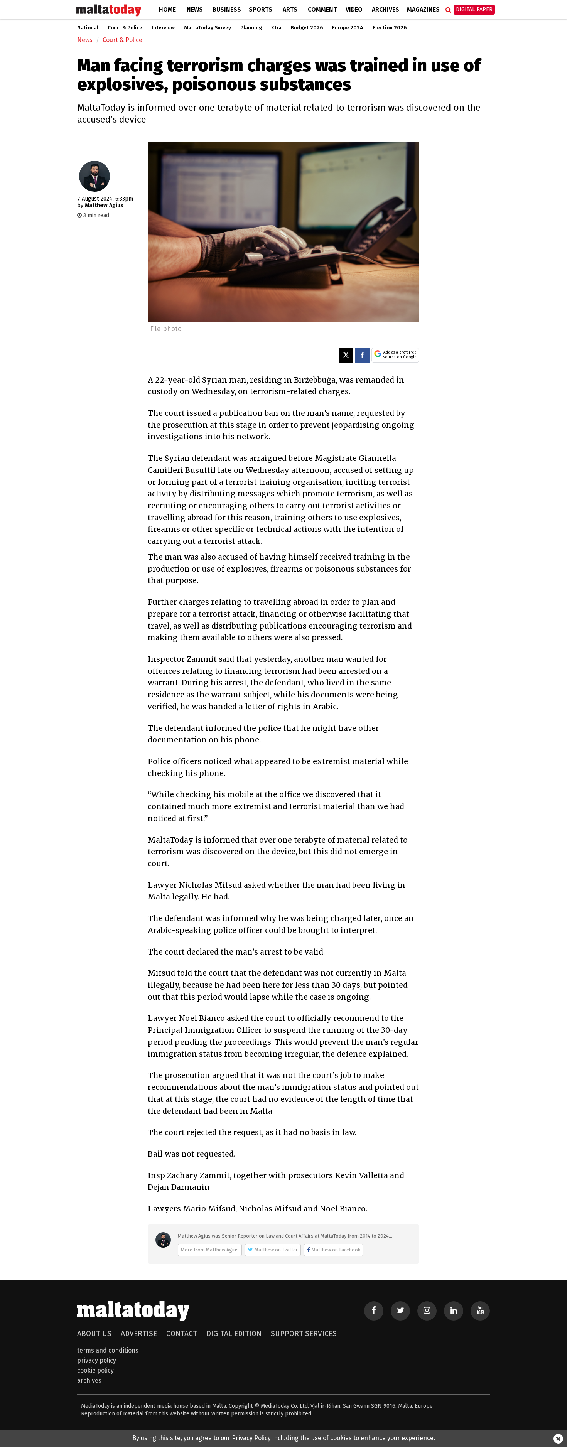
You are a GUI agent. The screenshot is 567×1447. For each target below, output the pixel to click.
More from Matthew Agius (210, 1250)
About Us (94, 1333)
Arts (290, 9)
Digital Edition (234, 1333)
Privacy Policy (96, 1360)
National (87, 28)
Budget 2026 (307, 28)
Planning (251, 28)
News (195, 9)
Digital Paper (474, 9)
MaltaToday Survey (207, 28)
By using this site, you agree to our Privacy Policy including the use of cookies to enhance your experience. (283, 1438)
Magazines (423, 9)
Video (354, 9)
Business (227, 9)
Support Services (304, 1333)
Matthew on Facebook (336, 1250)
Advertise (139, 1333)
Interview (163, 28)
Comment (322, 9)
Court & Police (125, 28)
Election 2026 (390, 28)
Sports (260, 9)
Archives (385, 9)
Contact (181, 1333)
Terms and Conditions (107, 1350)
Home (167, 9)
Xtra (276, 28)
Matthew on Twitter (276, 1250)
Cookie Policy (95, 1370)
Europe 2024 (347, 28)
